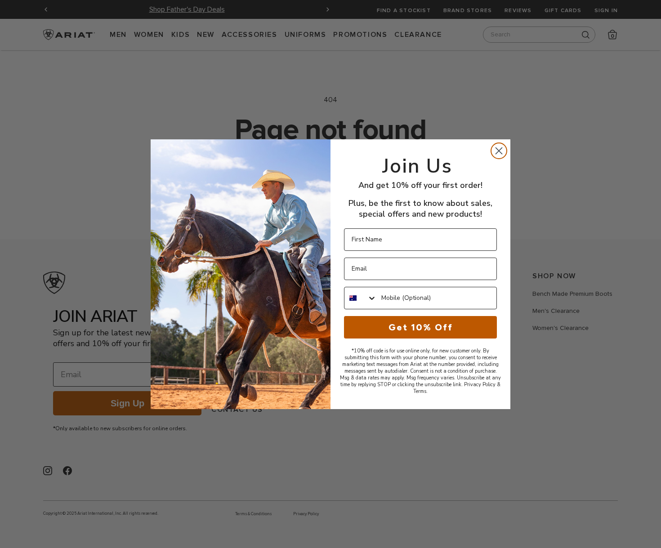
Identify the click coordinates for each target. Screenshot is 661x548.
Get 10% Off (421, 327)
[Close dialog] (499, 151)
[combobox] (360, 298)
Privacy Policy (480, 384)
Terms (419, 391)
